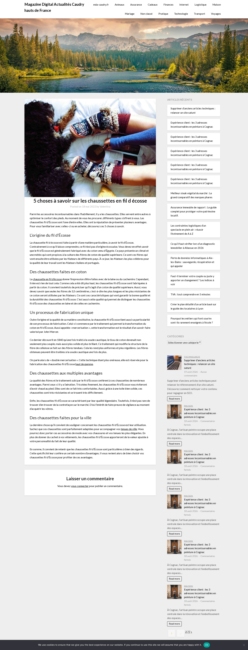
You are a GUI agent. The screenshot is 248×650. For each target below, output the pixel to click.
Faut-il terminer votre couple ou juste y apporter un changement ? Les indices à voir (192, 280)
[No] (243, 645)
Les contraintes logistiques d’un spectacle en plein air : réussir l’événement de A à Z (188, 229)
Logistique (200, 4)
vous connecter (80, 486)
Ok (206, 644)
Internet (184, 4)
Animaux (119, 4)
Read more (174, 398)
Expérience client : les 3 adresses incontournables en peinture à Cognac (200, 413)
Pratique (163, 13)
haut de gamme (84, 364)
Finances (168, 4)
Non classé (146, 13)
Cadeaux (153, 4)
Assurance (136, 4)
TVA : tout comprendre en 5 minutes (190, 294)
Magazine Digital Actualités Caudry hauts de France (54, 7)
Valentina (105, 206)
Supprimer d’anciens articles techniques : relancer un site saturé (199, 364)
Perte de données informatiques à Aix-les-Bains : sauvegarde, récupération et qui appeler (192, 262)
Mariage (129, 13)
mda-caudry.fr (101, 4)
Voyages (216, 13)
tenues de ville (129, 429)
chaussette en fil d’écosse (47, 279)
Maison (216, 4)
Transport (199, 13)
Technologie (181, 13)
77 (188, 631)
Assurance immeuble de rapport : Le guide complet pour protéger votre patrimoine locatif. (194, 211)
